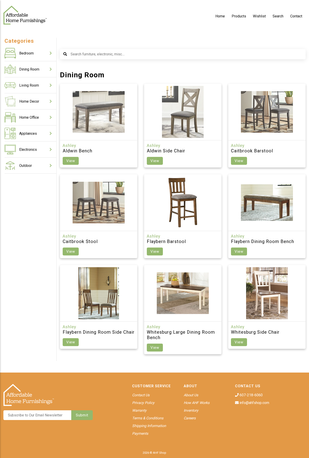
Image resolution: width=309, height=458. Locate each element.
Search (278, 16)
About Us (191, 395)
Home (220, 16)
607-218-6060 (251, 395)
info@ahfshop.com (254, 403)
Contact (296, 16)
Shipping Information (149, 426)
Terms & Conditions (147, 418)
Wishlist (259, 16)
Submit (82, 415)
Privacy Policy (143, 403)
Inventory (191, 410)
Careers (190, 418)
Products (239, 16)
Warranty (139, 410)
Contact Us (141, 395)
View (70, 161)
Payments (140, 433)
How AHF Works (196, 403)
